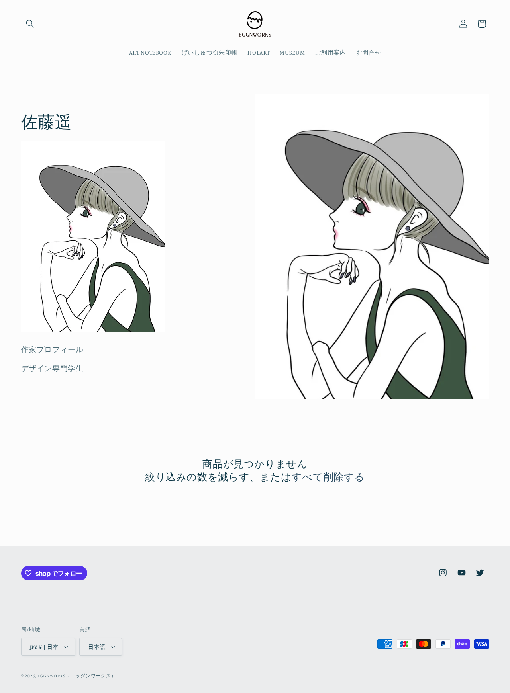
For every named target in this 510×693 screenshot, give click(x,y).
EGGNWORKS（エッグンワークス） (76, 676)
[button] (30, 24)
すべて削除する (328, 476)
